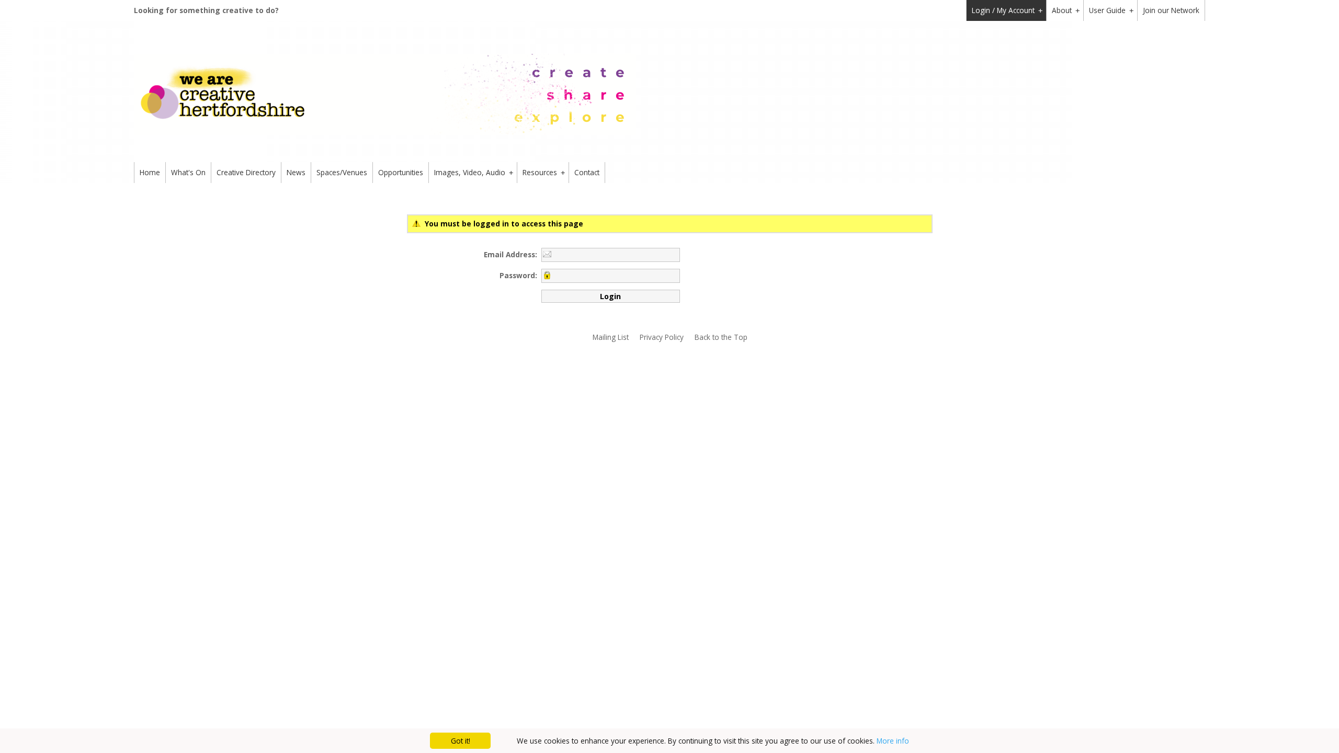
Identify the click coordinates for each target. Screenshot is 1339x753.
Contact (586, 172)
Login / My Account (1007, 10)
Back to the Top (721, 337)
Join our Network (1171, 10)
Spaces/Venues (341, 172)
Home (150, 172)
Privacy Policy (662, 337)
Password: (518, 275)
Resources (544, 172)
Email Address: (510, 254)
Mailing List (611, 337)
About (1066, 10)
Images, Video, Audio (473, 172)
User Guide (1111, 10)
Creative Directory (246, 172)
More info (893, 741)
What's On (188, 172)
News (296, 172)
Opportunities (400, 172)
